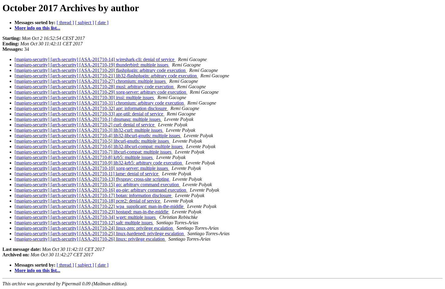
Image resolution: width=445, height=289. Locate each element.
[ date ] (101, 22)
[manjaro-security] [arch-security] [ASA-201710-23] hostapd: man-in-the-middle (92, 211)
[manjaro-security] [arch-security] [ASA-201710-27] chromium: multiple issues (91, 81)
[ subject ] (84, 22)
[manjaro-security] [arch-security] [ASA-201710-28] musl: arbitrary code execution (95, 86)
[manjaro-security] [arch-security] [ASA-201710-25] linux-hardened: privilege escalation (100, 233)
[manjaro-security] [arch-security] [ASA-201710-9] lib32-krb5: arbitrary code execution (99, 162)
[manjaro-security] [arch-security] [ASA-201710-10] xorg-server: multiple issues (92, 168)
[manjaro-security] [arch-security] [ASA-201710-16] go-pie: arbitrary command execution (101, 190)
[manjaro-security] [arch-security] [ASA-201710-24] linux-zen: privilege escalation (94, 228)
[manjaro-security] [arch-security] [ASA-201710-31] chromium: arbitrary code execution (100, 103)
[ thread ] (65, 22)
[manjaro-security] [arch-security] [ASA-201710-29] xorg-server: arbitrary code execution (101, 92)
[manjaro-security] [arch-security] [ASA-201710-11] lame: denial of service (87, 173)
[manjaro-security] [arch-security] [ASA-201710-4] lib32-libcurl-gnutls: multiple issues (98, 135)
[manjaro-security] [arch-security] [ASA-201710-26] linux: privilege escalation (90, 239)
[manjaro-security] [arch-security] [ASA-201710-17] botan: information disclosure (94, 195)
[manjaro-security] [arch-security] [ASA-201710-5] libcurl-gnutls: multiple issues (92, 141)
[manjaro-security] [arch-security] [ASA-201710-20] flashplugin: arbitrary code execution (101, 70)
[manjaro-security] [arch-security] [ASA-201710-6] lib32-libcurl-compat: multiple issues (99, 146)
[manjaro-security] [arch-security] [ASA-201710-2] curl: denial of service (85, 124)
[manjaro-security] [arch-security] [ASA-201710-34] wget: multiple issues (86, 217)
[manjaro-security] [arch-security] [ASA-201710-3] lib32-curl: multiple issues (89, 130)
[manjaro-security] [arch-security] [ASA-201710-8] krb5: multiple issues (84, 157)
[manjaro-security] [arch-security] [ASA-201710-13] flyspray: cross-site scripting (92, 179)
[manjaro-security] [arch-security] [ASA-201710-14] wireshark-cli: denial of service (95, 59)
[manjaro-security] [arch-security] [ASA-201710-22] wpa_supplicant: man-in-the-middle (100, 206)
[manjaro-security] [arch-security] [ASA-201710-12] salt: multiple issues (84, 222)
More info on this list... (37, 28)
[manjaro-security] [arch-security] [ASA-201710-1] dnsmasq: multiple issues (88, 119)
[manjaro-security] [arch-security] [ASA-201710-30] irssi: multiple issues (85, 97)
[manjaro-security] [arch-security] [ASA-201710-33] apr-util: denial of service (89, 113)
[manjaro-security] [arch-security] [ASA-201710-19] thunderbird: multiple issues (92, 64)
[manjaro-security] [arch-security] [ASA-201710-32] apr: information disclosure (91, 108)
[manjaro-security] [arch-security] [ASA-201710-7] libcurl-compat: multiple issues (94, 151)
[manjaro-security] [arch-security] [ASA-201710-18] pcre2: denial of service (88, 200)
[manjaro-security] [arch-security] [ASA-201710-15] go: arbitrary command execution (97, 184)
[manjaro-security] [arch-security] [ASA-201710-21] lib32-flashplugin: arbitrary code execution (106, 75)
